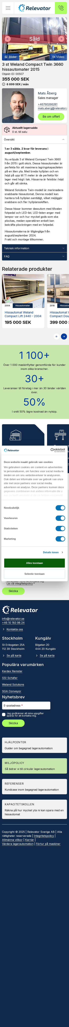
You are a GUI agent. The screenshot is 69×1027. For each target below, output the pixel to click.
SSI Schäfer (10, 677)
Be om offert (51, 116)
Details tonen (51, 552)
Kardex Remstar (12, 671)
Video (60, 57)
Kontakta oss (15, 629)
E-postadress (13, 705)
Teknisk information (16, 248)
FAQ (6, 256)
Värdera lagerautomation (17, 843)
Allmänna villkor (12, 839)
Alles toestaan (34, 563)
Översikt (9, 139)
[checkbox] (3, 714)
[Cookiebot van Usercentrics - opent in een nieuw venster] (50, 450)
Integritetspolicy (44, 835)
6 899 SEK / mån (18, 84)
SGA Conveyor (11, 691)
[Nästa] (61, 39)
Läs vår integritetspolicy (20, 583)
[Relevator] (20, 609)
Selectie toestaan (34, 573)
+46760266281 (47, 104)
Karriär (29, 839)
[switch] (60, 518)
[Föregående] (8, 39)
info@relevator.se (13, 618)
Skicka (13, 591)
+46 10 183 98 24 (13, 622)
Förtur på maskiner (48, 843)
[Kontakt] (61, 8)
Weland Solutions (13, 684)
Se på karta (14, 655)
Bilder (13, 57)
